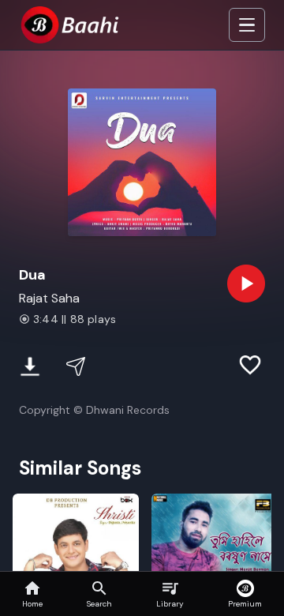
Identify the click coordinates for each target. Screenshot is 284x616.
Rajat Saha (49, 298)
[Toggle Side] (247, 25)
